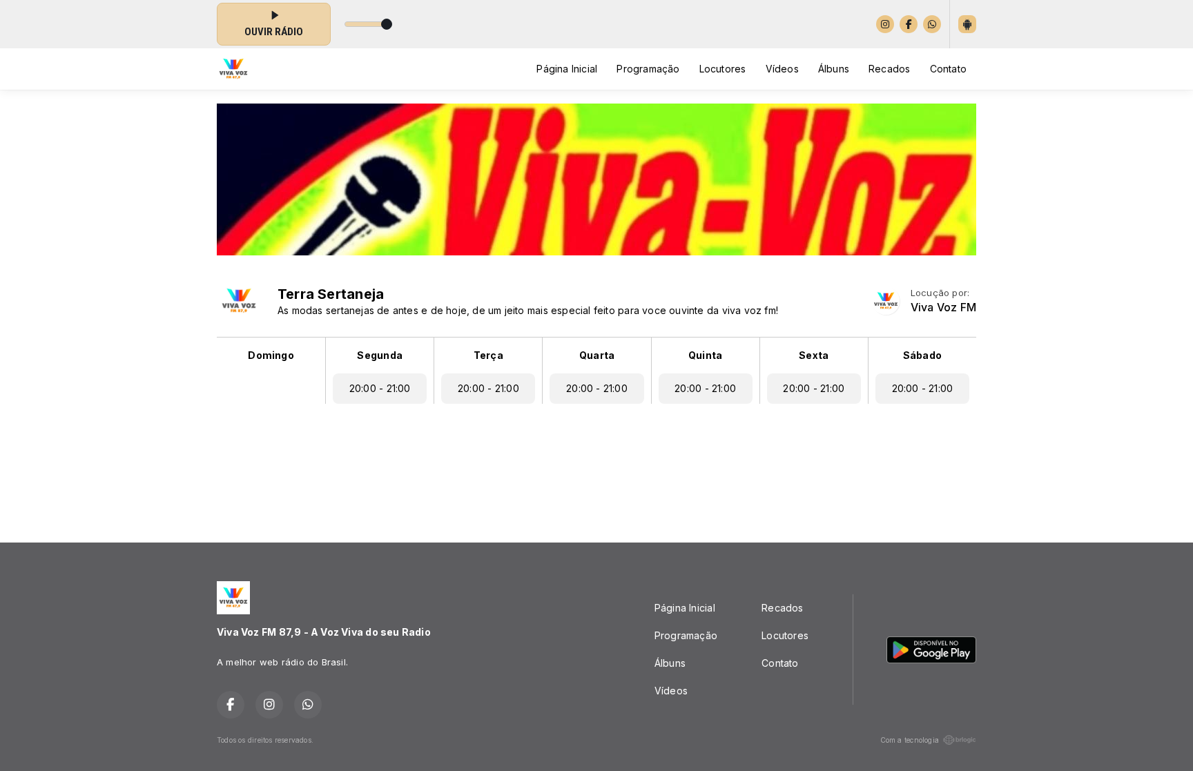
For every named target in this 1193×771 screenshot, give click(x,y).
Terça (488, 355)
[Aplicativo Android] (967, 24)
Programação (648, 69)
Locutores (722, 69)
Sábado (922, 355)
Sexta (813, 355)
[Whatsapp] (932, 24)
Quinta (705, 355)
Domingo (270, 355)
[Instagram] (885, 24)
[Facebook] (909, 24)
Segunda (379, 355)
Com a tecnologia (909, 740)
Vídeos (782, 69)
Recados (889, 69)
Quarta (596, 355)
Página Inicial (566, 69)
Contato (948, 69)
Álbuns (833, 69)
